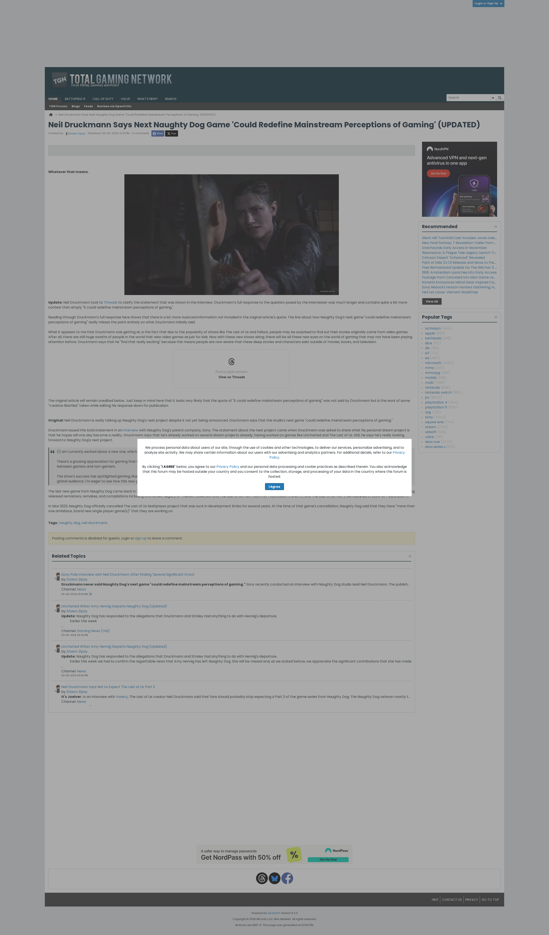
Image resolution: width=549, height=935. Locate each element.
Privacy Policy (227, 466)
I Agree (274, 486)
